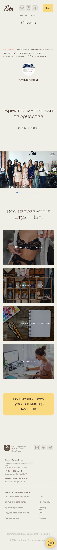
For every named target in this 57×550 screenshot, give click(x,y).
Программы (44, 502)
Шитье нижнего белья (28, 247)
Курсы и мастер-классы (17, 492)
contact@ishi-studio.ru (16, 478)
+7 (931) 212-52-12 (13, 470)
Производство (12, 518)
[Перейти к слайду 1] (17, 192)
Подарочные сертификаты (18, 513)
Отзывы (42, 518)
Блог (41, 513)
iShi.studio (8, 49)
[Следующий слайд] (54, 169)
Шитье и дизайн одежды (28, 285)
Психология (28, 361)
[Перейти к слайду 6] (31, 192)
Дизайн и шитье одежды (17, 496)
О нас (41, 496)
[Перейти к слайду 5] (28, 192)
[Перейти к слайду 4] (25, 192)
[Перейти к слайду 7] (34, 192)
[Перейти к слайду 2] (20, 192)
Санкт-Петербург (13, 460)
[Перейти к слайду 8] (37, 192)
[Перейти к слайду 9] (40, 192)
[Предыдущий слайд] (3, 169)
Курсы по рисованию (15, 507)
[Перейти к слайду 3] (22, 192)
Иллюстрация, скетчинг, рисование (28, 323)
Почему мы (42, 508)
